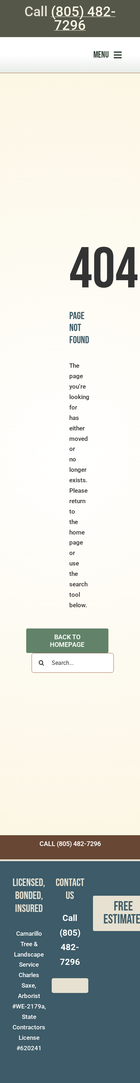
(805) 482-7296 (83, 18)
